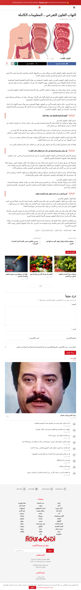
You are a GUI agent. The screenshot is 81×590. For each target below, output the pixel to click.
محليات (22, 516)
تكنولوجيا (58, 534)
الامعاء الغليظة (67, 230)
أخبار (59, 505)
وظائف (22, 531)
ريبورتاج (40, 516)
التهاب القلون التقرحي (47, 230)
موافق (32, 587)
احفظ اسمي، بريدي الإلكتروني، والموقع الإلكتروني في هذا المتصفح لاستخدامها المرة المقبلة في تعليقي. (46, 347)
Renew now (43, 2)
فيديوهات (22, 508)
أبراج (58, 503)
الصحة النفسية (59, 526)
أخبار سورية (59, 508)
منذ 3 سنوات (73, 278)
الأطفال (59, 521)
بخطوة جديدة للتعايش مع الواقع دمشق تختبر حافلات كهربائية (53, 429)
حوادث (40, 505)
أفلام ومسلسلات (59, 516)
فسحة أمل (22, 505)
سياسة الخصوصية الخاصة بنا (45, 587)
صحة (40, 529)
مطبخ (22, 521)
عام (41, 534)
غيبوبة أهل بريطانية (64, 466)
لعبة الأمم (22, 511)
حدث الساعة (40, 503)
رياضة (40, 513)
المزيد (40, 286)
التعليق (73, 304)
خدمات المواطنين (40, 508)
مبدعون (22, 513)
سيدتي (40, 521)
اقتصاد (59, 518)
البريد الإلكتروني (33, 338)
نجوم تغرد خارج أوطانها (63, 460)
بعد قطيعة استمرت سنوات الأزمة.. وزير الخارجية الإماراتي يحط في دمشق (48, 472)
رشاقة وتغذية (40, 511)
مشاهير (22, 518)
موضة (22, 529)
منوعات (22, 526)
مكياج (22, 524)
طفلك (40, 531)
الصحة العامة (63, 19)
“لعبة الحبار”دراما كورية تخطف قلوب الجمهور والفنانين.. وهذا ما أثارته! (50, 448)
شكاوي (40, 526)
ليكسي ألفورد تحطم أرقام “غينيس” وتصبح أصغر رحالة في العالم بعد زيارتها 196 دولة (46, 441)
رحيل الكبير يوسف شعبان (68, 415)
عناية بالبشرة (22, 503)
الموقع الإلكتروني (71, 338)
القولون (37, 230)
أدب (59, 513)
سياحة (40, 518)
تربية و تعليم (59, 529)
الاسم (73, 329)
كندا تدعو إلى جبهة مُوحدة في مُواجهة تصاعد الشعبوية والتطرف (52, 423)
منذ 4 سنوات (71, 19)
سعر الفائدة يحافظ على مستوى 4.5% (59, 435)
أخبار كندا (59, 511)
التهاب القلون (58, 230)
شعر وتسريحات (40, 524)
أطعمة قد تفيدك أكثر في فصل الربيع (41, 274)
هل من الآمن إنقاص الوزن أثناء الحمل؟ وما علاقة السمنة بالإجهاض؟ (51, 454)
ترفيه (58, 531)
